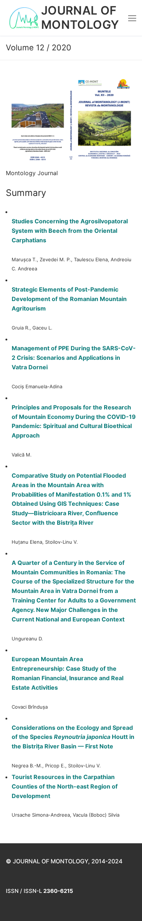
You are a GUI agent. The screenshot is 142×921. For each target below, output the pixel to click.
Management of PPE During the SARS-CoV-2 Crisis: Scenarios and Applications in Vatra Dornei (74, 357)
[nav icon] (132, 18)
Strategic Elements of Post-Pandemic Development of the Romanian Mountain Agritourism (69, 299)
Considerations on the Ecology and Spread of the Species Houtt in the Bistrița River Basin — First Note (73, 737)
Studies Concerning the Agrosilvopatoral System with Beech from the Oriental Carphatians (70, 230)
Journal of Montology (80, 18)
